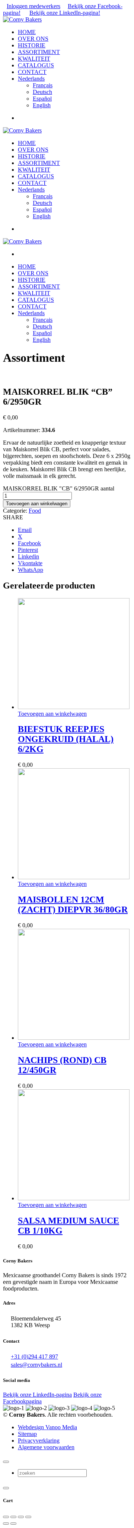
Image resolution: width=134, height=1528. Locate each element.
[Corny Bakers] (22, 19)
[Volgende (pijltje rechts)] (13, 1523)
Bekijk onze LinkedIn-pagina (37, 1395)
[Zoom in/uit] (6, 1517)
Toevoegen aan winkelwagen (36, 503)
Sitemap (27, 1434)
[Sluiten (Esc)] (28, 1517)
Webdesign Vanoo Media (47, 1427)
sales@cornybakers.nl (36, 1365)
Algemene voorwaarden (46, 1447)
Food (35, 510)
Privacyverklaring (39, 1440)
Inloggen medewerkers (33, 6)
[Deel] (21, 1517)
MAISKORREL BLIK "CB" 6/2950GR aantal (58, 488)
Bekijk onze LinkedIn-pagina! (64, 13)
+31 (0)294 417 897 (34, 1356)
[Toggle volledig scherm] (13, 1517)
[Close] (6, 1462)
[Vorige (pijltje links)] (6, 1523)
